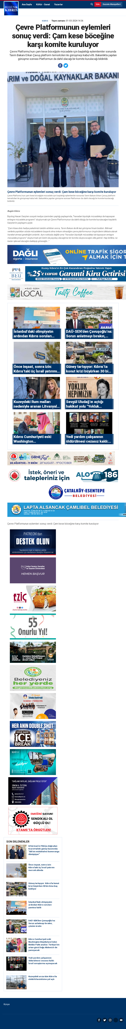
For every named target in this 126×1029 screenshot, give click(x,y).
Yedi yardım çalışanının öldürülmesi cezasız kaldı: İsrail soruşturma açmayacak (42, 961)
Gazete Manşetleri (112, 4)
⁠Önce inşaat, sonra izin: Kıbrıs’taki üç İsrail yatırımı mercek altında (41, 867)
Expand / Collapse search (92, 4)
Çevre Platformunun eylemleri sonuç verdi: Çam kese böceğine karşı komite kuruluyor (61, 191)
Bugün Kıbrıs (11, 8)
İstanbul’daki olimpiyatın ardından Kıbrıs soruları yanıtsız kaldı (40, 905)
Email (121, 1020)
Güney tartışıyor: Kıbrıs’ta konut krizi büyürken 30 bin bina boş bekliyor (43, 886)
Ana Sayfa (27, 4)
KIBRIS (45, 21)
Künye (7, 1004)
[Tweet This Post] (65, 65)
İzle (98, 4)
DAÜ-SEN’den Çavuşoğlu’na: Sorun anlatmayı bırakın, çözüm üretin (41, 923)
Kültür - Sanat (43, 4)
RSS (115, 1020)
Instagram (110, 1020)
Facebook (99, 1020)
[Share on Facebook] (60, 65)
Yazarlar (58, 4)
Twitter (104, 1020)
